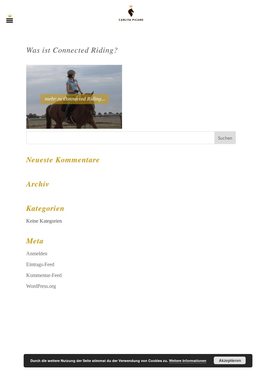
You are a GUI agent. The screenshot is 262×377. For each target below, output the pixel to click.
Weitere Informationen (187, 360)
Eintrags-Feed (40, 264)
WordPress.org (41, 286)
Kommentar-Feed (44, 275)
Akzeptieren (230, 360)
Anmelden (36, 253)
